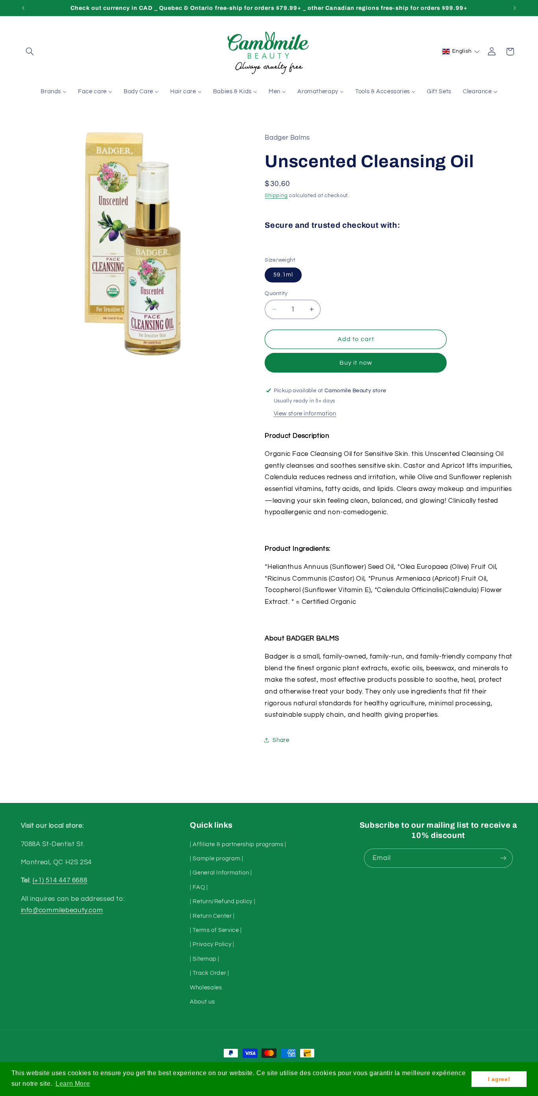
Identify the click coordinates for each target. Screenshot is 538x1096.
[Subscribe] (503, 858)
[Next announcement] (514, 8)
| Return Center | (212, 916)
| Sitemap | (204, 958)
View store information (305, 413)
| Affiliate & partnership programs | (238, 844)
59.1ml (283, 274)
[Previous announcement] (23, 8)
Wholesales (206, 987)
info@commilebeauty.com (62, 910)
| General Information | (221, 873)
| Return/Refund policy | (222, 901)
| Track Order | (209, 973)
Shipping (276, 195)
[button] (30, 51)
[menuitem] (53, 92)
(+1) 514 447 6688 (60, 880)
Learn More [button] (73, 1083)
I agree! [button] (499, 1079)
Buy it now (355, 362)
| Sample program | (216, 858)
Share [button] (281, 740)
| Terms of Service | (216, 930)
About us (202, 1001)
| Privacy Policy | (212, 944)
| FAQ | (199, 887)
